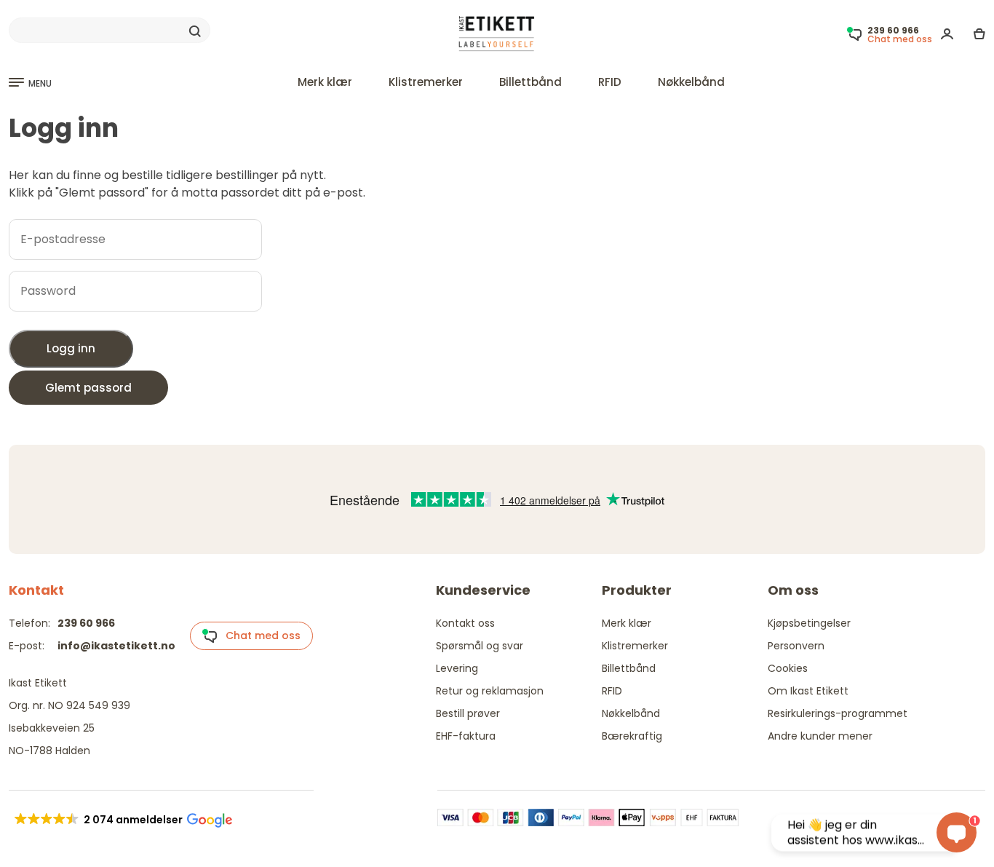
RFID (609, 82)
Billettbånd (530, 82)
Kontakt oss (465, 623)
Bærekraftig (632, 736)
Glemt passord (88, 387)
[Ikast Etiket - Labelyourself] (496, 33)
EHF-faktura (466, 736)
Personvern (796, 645)
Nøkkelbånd (691, 82)
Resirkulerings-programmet (837, 713)
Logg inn (71, 348)
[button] (122, 820)
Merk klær (325, 82)
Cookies (788, 668)
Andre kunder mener (820, 736)
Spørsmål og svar (479, 645)
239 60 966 (86, 623)
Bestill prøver (468, 713)
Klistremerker (426, 82)
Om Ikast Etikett (808, 691)
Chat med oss (259, 635)
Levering (457, 668)
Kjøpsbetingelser (809, 623)
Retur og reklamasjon (490, 691)
